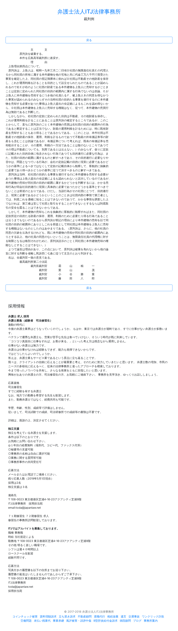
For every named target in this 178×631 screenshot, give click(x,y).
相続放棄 (112, 616)
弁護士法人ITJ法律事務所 (89, 11)
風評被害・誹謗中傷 (78, 620)
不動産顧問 (85, 616)
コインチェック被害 (25, 616)
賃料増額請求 (48, 616)
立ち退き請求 (67, 616)
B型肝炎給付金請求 (106, 620)
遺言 (123, 616)
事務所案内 (151, 620)
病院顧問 (125, 620)
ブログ (137, 620)
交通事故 (134, 616)
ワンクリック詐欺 (153, 616)
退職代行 (99, 616)
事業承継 (58, 620)
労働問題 (26, 620)
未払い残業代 (42, 620)
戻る (89, 40)
